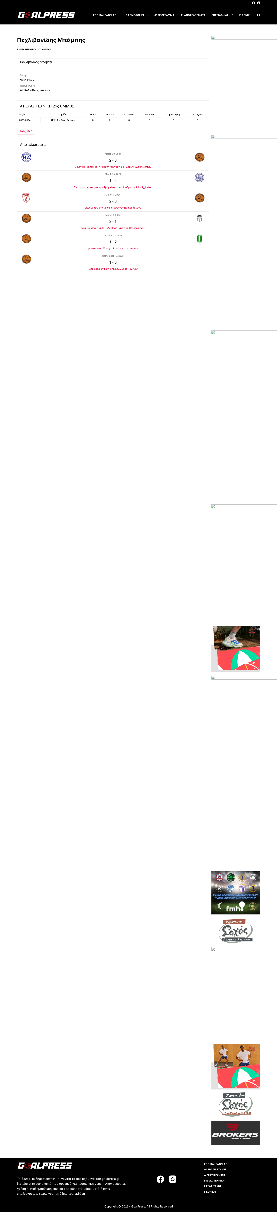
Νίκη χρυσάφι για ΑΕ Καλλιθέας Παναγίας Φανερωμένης (113, 228)
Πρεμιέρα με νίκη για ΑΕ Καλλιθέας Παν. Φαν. (113, 268)
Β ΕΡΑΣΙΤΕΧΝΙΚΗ (214, 1180)
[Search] (258, 15)
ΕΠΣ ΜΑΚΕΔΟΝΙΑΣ (104, 15)
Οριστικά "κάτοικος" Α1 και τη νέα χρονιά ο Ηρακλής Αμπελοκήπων (113, 166)
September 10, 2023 (113, 256)
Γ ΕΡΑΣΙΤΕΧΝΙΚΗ (214, 1186)
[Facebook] (253, 3)
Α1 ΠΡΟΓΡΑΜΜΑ (164, 15)
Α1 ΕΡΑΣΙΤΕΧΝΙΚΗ (215, 1169)
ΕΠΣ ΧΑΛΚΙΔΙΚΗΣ (222, 15)
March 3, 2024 (113, 215)
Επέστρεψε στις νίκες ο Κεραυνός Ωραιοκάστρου (113, 207)
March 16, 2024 (113, 174)
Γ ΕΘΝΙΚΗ (210, 1191)
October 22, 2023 (113, 235)
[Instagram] (258, 3)
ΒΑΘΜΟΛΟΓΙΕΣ (135, 15)
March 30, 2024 (113, 154)
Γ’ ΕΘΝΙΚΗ (245, 15)
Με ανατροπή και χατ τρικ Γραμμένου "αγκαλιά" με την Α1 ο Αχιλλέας (113, 187)
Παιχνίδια (25, 131)
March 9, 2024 (113, 194)
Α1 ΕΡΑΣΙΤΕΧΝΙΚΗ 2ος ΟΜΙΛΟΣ (34, 49)
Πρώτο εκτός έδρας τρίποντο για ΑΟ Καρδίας (113, 248)
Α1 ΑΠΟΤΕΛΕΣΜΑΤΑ (193, 15)
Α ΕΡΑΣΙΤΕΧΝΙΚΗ (214, 1175)
